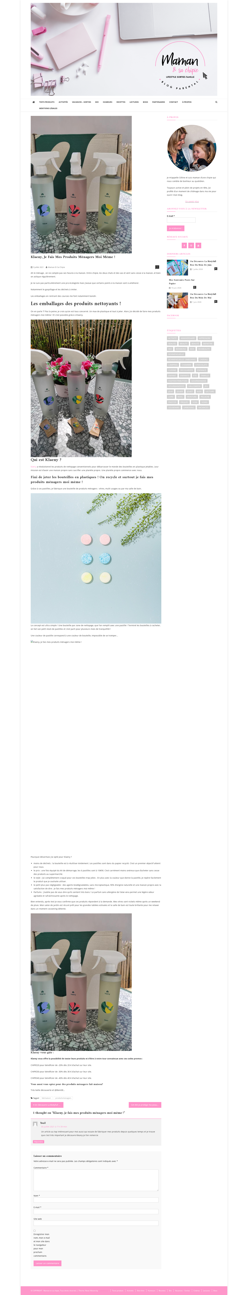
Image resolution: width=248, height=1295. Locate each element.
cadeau (204, 359)
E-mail (37, 1207)
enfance (201, 370)
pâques (184, 402)
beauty (183, 343)
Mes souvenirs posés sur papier (182, 282)
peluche (205, 396)
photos (172, 402)
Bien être (35, 262)
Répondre (38, 1141)
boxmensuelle (176, 354)
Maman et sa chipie (56, 267)
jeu (206, 386)
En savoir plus (192, 201)
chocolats (201, 364)
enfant (172, 375)
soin (194, 402)
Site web (38, 1219)
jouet (190, 391)
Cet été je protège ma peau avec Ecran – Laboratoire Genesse (146, 1104)
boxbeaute (204, 349)
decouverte (186, 370)
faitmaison (46, 1098)
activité (172, 338)
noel (180, 396)
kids (199, 391)
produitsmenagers (63, 1098)
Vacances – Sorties (81, 102)
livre (171, 396)
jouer (180, 391)
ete (195, 375)
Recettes (121, 102)
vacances (203, 407)
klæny (33, 466)
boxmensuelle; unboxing (182, 359)
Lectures (134, 102)
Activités (63, 102)
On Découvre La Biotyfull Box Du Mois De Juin (48, 1104)
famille (205, 375)
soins (205, 402)
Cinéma (196, 1290)
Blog (51, 262)
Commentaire (41, 1167)
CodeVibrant (103, 1290)
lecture (210, 391)
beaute (172, 343)
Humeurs (107, 102)
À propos (186, 102)
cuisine (172, 370)
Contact (173, 102)
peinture (192, 396)
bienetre (208, 343)
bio (170, 349)
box (192, 349)
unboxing (189, 407)
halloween (194, 386)
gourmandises (176, 386)
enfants (184, 375)
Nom (37, 1195)
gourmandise (198, 380)
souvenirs (173, 407)
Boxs (145, 102)
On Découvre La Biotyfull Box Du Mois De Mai (203, 296)
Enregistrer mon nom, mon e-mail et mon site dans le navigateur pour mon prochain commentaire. (42, 1245)
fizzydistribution (177, 380)
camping (173, 364)
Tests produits (46, 102)
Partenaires (158, 102)
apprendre (205, 338)
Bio (97, 102)
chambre (186, 364)
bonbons (181, 349)
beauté (195, 343)
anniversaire (188, 338)
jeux (170, 391)
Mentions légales (48, 108)
